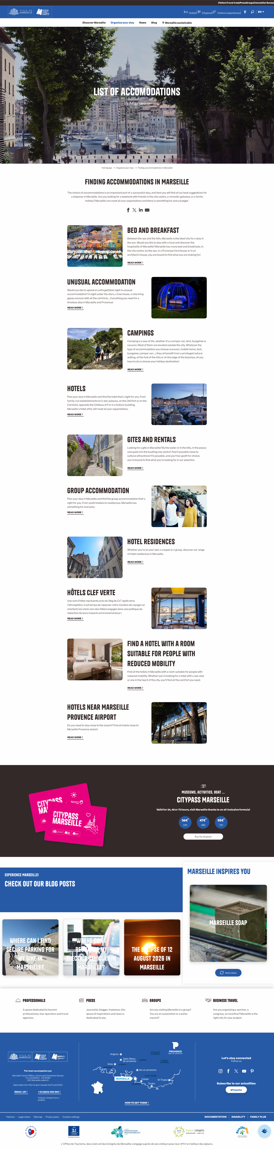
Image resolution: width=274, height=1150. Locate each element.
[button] (252, 12)
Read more (134, 262)
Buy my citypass (203, 836)
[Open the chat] (264, 1131)
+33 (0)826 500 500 (48, 1091)
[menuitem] (30, 12)
